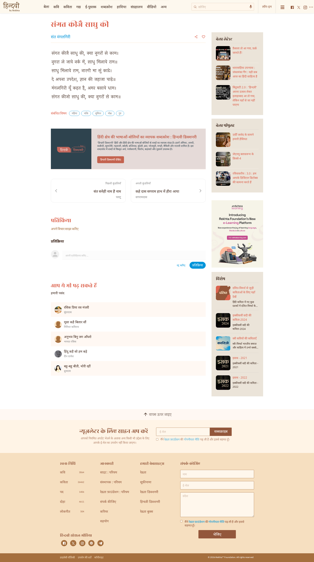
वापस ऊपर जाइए (160, 415)
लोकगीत (72, 512)
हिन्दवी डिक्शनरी (150, 502)
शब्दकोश (106, 7)
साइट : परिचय (108, 473)
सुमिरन (98, 113)
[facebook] (64, 543)
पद (72, 492)
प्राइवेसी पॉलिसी (67, 557)
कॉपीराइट (99, 557)
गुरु (120, 113)
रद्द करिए (181, 265)
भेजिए (217, 534)
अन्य (164, 7)
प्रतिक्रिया (197, 265)
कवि (56, 7)
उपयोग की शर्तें (84, 557)
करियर (104, 512)
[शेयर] (196, 36)
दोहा (72, 502)
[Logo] (11, 7)
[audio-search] (251, 7)
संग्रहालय (137, 7)
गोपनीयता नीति (191, 440)
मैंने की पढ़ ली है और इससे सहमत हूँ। (195, 440)
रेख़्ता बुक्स (146, 512)
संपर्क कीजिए (108, 502)
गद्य (78, 7)
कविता (67, 7)
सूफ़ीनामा (145, 482)
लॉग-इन (267, 7)
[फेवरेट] (203, 36)
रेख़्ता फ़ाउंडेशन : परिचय (114, 492)
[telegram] (100, 543)
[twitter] (73, 543)
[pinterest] (91, 543)
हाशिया (121, 7)
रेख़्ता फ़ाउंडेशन (172, 440)
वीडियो (151, 7)
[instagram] (82, 543)
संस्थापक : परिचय (111, 482)
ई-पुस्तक (90, 7)
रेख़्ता (143, 473)
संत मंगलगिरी (60, 37)
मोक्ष (110, 113)
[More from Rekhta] (282, 7)
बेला (46, 6)
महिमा (74, 113)
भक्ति (86, 113)
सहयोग (104, 521)
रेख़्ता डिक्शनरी (149, 492)
